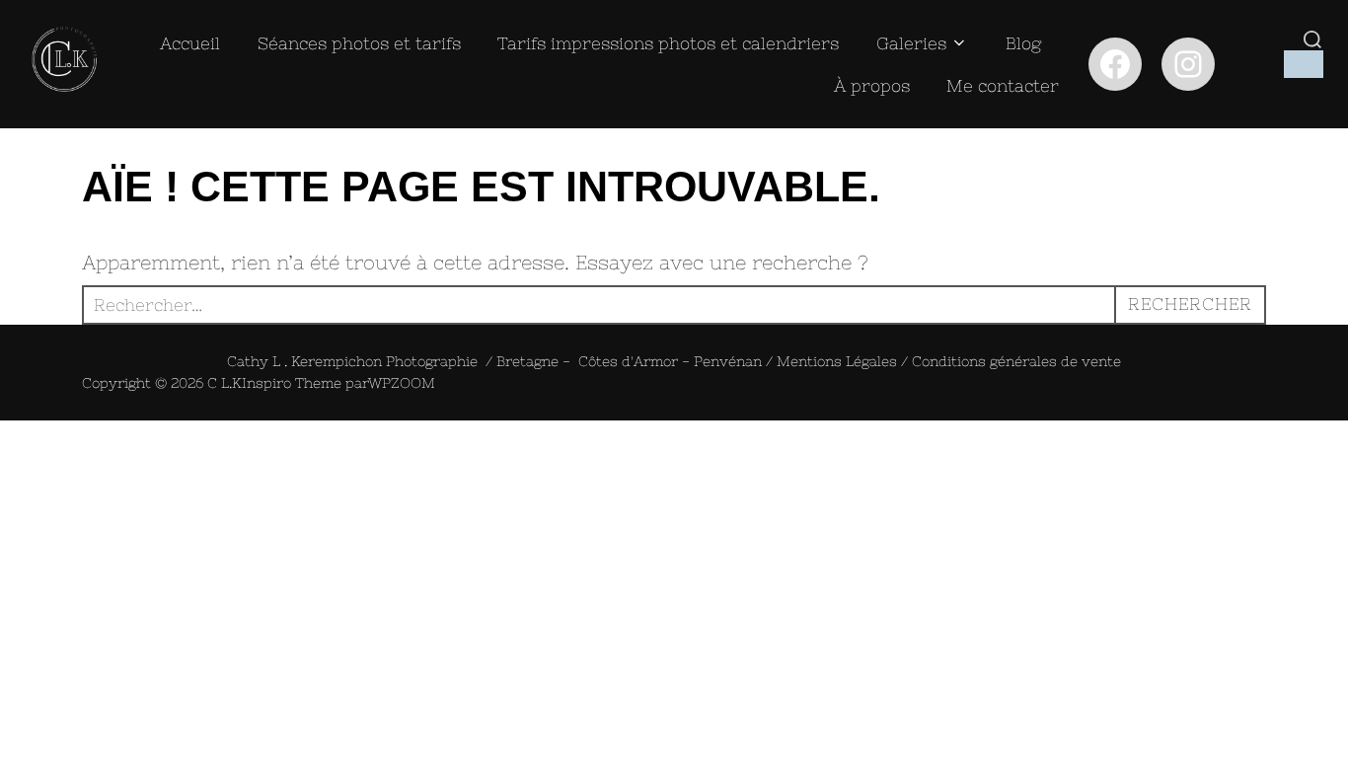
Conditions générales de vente (1016, 361)
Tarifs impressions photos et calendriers (668, 43)
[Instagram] (1188, 64)
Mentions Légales (837, 361)
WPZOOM (401, 383)
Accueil (190, 43)
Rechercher (1190, 304)
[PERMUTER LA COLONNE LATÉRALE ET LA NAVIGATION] (1303, 64)
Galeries (911, 43)
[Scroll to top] (8, 437)
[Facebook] (1115, 64)
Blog (1023, 43)
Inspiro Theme (291, 383)
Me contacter (1002, 86)
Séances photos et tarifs (359, 43)
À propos (872, 86)
